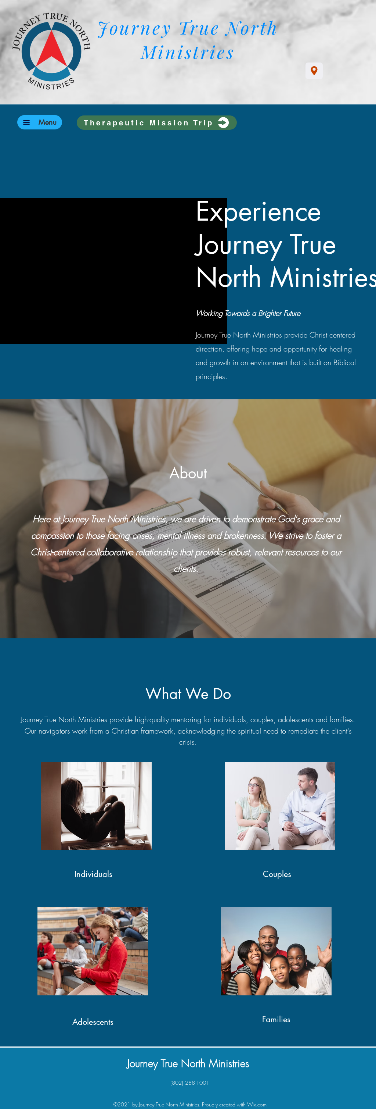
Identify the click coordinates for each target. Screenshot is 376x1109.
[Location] (314, 71)
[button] (47, 122)
